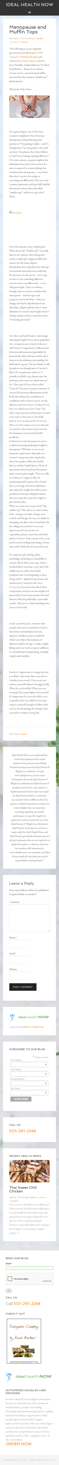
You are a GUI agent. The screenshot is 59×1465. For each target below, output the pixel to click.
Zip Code (28, 1088)
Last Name (28, 1069)
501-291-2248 (22, 1131)
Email (12, 953)
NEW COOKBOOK (33, 1027)
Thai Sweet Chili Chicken (23, 1189)
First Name (28, 1060)
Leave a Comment (20, 42)
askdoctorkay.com (30, 60)
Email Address (28, 1079)
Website (13, 969)
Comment (14, 902)
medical (23, 733)
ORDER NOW (19, 1444)
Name (13, 937)
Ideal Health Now (29, 4)
